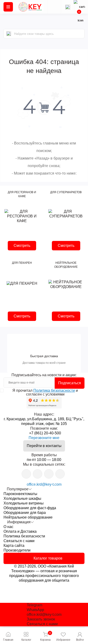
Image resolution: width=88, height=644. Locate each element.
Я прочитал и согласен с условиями (45, 392)
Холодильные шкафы (22, 498)
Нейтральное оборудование (28, 517)
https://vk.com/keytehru (37, 474)
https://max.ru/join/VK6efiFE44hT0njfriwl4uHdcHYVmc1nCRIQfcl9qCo (49, 474)
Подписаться (69, 383)
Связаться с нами (19, 541)
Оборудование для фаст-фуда (30, 508)
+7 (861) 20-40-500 (45, 433)
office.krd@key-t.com (44, 484)
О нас (8, 527)
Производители (17, 550)
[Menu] (8, 7)
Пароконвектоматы (20, 494)
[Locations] (54, 7)
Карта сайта (14, 546)
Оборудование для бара (25, 513)
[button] (80, 636)
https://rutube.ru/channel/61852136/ (60, 474)
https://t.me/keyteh (26, 474)
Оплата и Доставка (20, 531)
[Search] (9, 33)
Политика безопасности (54, 390)
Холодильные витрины (24, 503)
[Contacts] (67, 7)
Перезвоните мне (44, 438)
